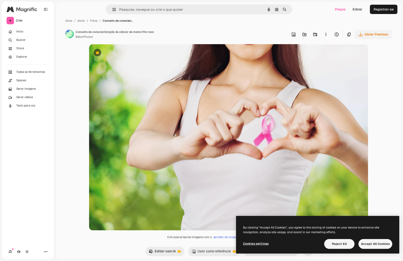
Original (118, 53)
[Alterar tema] (27, 251)
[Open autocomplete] (112, 9)
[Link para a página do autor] (69, 34)
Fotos (93, 21)
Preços (340, 9)
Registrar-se (384, 9)
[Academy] (18, 251)
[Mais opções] (325, 34)
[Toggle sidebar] (45, 9)
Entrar (357, 9)
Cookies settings (256, 244)
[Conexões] (10, 251)
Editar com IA (162, 252)
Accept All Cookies (375, 244)
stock (81, 21)
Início (68, 21)
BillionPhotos (84, 37)
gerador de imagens (226, 237)
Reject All (339, 244)
